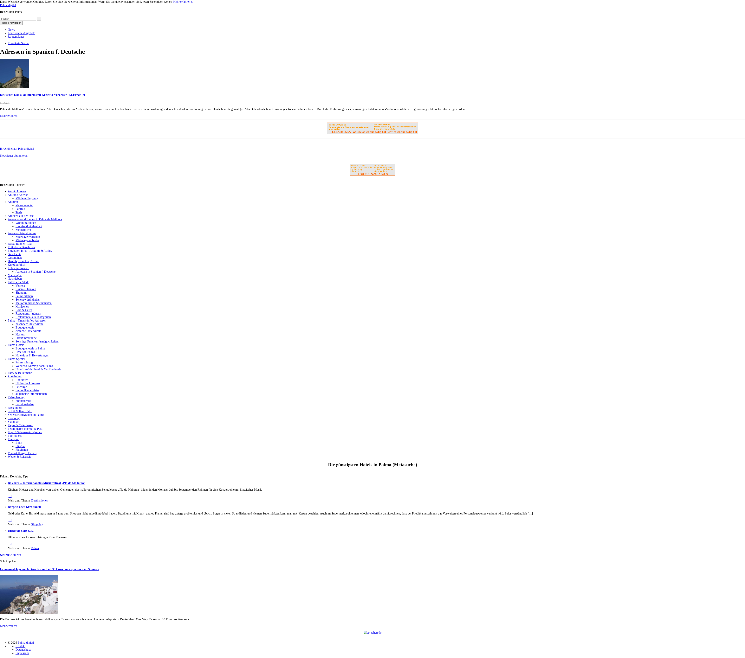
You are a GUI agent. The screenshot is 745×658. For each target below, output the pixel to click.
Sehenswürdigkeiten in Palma (26, 414)
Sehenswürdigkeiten (28, 299)
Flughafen (22, 449)
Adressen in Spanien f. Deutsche (35, 271)
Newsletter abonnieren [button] (14, 155)
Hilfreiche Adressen (28, 383)
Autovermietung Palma (22, 233)
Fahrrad (20, 208)
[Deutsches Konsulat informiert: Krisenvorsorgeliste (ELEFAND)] (14, 87)
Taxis (19, 212)
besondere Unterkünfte (29, 324)
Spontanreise (23, 400)
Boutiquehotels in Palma (30, 348)
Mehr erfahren (181, 1)
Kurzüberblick (16, 264)
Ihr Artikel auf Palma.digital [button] (17, 148)
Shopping (21, 292)
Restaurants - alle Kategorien (33, 317)
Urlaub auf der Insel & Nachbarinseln (39, 369)
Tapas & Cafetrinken (20, 425)
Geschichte (14, 254)
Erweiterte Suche (18, 43)
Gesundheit (15, 257)
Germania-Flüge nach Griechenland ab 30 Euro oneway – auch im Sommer (49, 569)
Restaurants (15, 407)
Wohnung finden (26, 222)
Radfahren (22, 379)
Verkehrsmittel (24, 205)
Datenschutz (23, 649)
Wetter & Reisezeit (19, 456)
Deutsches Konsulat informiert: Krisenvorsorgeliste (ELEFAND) (42, 94)
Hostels (20, 334)
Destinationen (39, 500)
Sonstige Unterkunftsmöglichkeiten (37, 341)
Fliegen (20, 446)
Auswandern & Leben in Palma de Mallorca (35, 219)
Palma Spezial (16, 359)
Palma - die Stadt (18, 282)
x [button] (192, 1)
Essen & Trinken (26, 289)
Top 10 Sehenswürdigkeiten (25, 432)
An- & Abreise (17, 191)
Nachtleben (15, 278)
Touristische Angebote (21, 33)
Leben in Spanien (18, 268)
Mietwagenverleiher (28, 236)
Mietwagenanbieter (27, 240)
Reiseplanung (16, 397)
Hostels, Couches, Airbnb (23, 261)
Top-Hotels (15, 435)
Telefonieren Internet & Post (25, 428)
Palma (35, 548)
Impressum (22, 653)
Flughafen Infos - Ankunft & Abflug (30, 250)
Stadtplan (13, 421)
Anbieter (10, 554)
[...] (10, 496)
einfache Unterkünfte (28, 331)
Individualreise (25, 404)
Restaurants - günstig (28, 313)
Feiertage (21, 386)
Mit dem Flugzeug (27, 198)
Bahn (19, 442)
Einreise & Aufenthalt (29, 226)
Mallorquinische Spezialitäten (34, 303)
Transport (13, 439)
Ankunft (13, 201)
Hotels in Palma (25, 352)
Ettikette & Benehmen (21, 247)
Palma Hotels (16, 345)
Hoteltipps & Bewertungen (32, 355)
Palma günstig (24, 362)
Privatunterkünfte (26, 338)
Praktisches (15, 376)
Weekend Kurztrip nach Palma (34, 365)
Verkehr (20, 285)
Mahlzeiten (22, 306)
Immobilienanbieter (27, 390)
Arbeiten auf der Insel (21, 215)
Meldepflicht (23, 229)
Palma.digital (8, 5)
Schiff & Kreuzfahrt (20, 411)
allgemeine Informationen (31, 393)
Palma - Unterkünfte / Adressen (27, 320)
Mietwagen (15, 275)
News (11, 29)
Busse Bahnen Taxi (20, 243)
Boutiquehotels (25, 327)
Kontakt (20, 646)
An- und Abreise (18, 194)
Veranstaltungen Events (22, 453)
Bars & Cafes (24, 310)
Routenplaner (16, 36)
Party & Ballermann (20, 372)
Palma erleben (24, 296)
